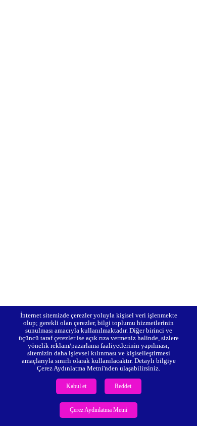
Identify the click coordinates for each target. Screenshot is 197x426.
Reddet (123, 386)
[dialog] (98, 366)
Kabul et (76, 386)
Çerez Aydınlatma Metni (98, 409)
